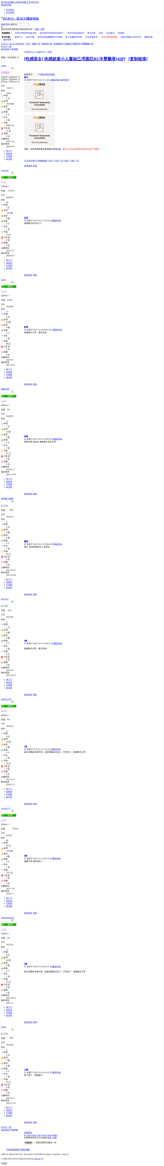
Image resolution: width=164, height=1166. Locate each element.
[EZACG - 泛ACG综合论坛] (20, 18)
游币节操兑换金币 (76, 33)
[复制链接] (138, 58)
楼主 (26, 77)
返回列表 (5, 49)
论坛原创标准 (91, 37)
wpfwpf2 (4, 170)
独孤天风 (5, 389)
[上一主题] (36, 52)
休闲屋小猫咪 (7, 499)
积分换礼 (110, 33)
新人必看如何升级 (74, 37)
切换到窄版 (6, 5)
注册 (42, 29)
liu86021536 (6, 699)
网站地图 (25, 1150)
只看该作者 (55, 80)
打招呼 (9, 156)
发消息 (9, 159)
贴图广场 (36, 44)
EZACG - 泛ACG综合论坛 (12, 44)
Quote (43, 1135)
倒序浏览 (65, 80)
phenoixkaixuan (7, 918)
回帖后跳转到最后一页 (46, 1142)
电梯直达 (28, 74)
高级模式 (28, 1133)
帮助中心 (19, 37)
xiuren (3, 66)
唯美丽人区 (47, 44)
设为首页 (5, 2)
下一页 (8, 46)
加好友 (9, 154)
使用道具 (28, 166)
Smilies (54, 1135)
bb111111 (5, 599)
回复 (59, 149)
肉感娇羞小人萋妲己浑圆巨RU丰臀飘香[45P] (74, 44)
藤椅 (26, 541)
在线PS (19, 2)
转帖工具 (26, 2)
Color (28, 1135)
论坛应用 (10, 12)
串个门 (9, 151)
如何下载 (30, 37)
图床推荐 (7, 40)
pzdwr (3, 280)
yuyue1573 (5, 808)
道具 (101, 33)
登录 (37, 29)
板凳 (26, 327)
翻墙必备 (149, 37)
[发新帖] (14, 49)
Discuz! (37, 1159)
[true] (29, 24)
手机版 (9, 1150)
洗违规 (121, 33)
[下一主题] (47, 52)
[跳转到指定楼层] (47, 74)
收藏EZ (12, 2)
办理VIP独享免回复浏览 (25, 33)
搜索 (3, 24)
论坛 (10, 10)
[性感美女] (33, 58)
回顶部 (4, 1163)
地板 (26, 436)
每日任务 (91, 33)
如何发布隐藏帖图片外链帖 (50, 37)
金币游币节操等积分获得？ (52, 33)
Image (33, 1135)
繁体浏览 (35, 2)
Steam (3, 1027)
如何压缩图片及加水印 (131, 37)
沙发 (26, 218)
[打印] (27, 52)
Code (49, 1135)
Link (38, 1135)
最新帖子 (17, 1150)
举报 (35, 166)
